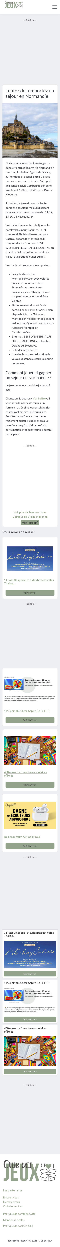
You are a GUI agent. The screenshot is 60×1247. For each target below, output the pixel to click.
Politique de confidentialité (19, 1213)
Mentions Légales (14, 1220)
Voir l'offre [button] (28, 522)
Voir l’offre (39, 398)
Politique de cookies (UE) (18, 1225)
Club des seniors (13, 1206)
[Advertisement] (30, 51)
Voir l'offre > (30, 592)
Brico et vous (11, 1197)
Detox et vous (11, 1202)
